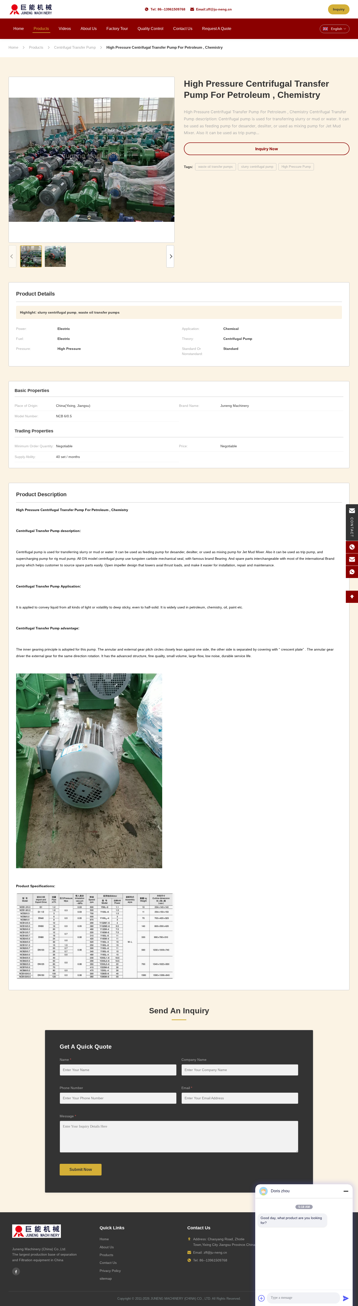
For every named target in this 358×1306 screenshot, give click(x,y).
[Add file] (261, 1298)
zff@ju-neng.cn (219, 9)
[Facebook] (16, 1271)
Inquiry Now (266, 148)
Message (68, 1116)
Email (186, 1088)
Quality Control (150, 29)
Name (65, 1060)
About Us (89, 29)
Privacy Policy (110, 1271)
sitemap (106, 1278)
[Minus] (346, 1191)
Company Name (194, 1060)
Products (41, 29)
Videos (65, 29)
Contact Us (182, 29)
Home (18, 29)
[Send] (346, 1298)
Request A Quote (216, 29)
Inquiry (339, 9)
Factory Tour (117, 29)
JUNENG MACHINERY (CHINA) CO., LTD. (181, 1298)
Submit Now (80, 1169)
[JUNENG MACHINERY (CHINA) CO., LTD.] (31, 9)
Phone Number (71, 1088)
